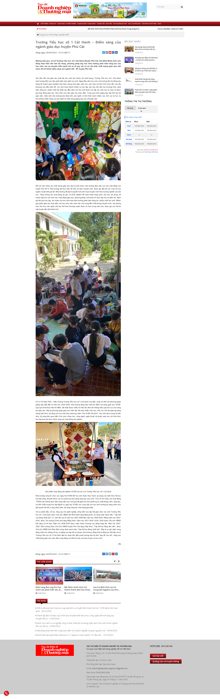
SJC (128, 126)
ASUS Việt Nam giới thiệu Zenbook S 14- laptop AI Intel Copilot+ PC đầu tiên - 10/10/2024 (74, 635)
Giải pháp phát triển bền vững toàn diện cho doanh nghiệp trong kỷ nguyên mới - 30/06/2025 (76, 630)
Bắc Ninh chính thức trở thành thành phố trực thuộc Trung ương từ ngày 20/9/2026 (109, 29)
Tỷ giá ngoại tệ (142, 109)
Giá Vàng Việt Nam (151, 152)
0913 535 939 (166, 646)
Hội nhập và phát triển (149, 24)
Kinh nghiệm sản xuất (120, 24)
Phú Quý (129, 139)
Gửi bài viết (158, 655)
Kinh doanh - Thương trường (67, 24)
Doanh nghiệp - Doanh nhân (86, 24)
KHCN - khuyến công (134, 24)
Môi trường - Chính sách (48, 24)
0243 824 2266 (103, 672)
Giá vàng (130, 108)
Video (159, 24)
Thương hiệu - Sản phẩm (104, 24)
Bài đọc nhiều (133, 41)
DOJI (129, 135)
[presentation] (114, 561)
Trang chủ (43, 34)
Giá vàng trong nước (134, 117)
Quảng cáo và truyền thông (166, 661)
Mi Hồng (129, 144)
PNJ (128, 130)
